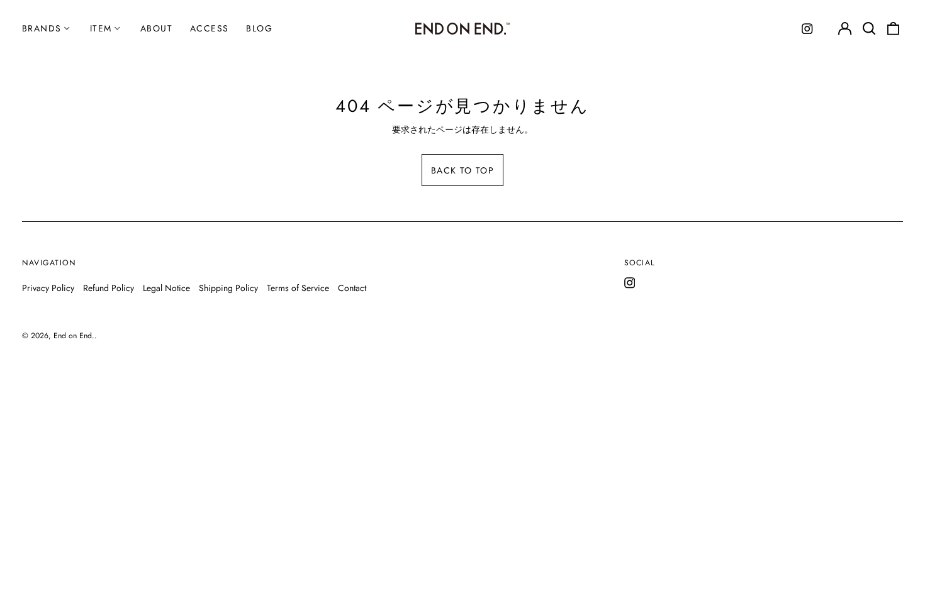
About (156, 28)
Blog (259, 28)
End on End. (73, 335)
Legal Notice (166, 288)
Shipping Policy (228, 288)
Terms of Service (298, 288)
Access (209, 28)
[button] (869, 29)
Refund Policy (108, 288)
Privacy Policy (48, 288)
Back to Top (462, 170)
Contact (352, 288)
